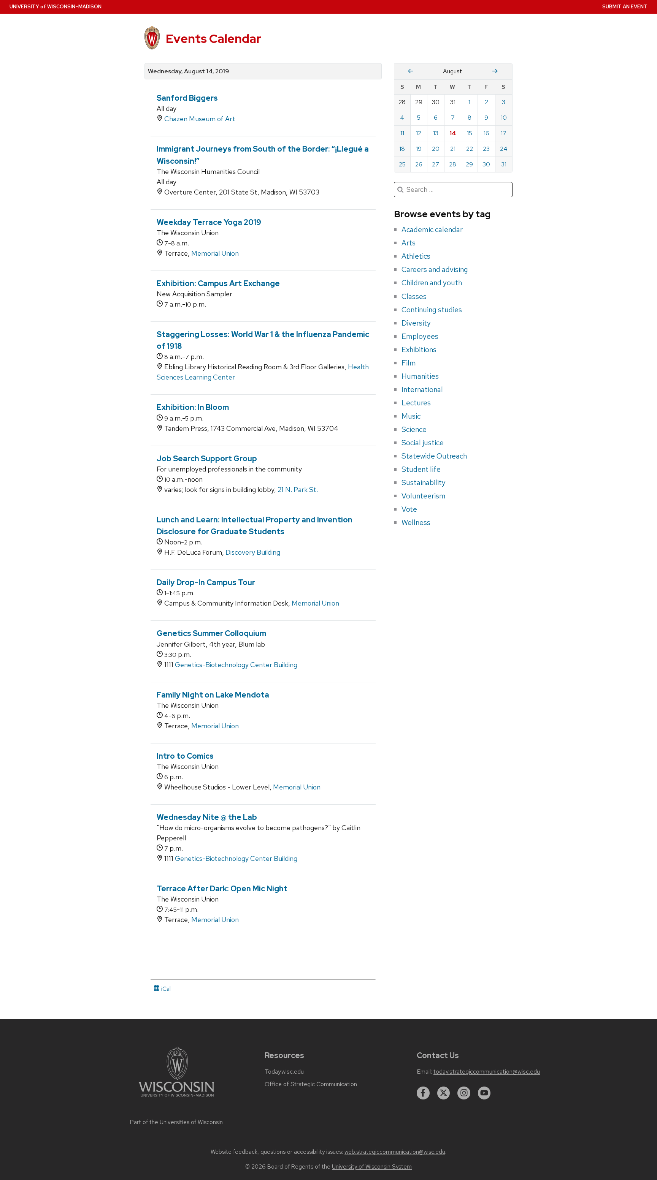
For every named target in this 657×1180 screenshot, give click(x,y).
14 (452, 133)
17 (503, 133)
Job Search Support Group (207, 458)
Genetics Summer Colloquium (211, 633)
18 (402, 149)
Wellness (416, 522)
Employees (420, 336)
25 (402, 164)
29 (469, 164)
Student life (421, 469)
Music (411, 416)
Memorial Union (215, 253)
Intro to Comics (185, 756)
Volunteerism (424, 496)
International (422, 389)
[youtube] (484, 1093)
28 (452, 164)
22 (469, 149)
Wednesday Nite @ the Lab (207, 817)
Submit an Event (624, 6)
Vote (409, 509)
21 (452, 149)
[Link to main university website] (176, 1098)
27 (435, 164)
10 (504, 118)
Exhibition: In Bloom (193, 407)
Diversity (416, 323)
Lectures (416, 403)
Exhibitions (419, 349)
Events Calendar (213, 38)
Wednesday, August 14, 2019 (188, 71)
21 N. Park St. (298, 489)
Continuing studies (432, 310)
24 (504, 149)
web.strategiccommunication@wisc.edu (394, 1152)
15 (469, 133)
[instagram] (463, 1093)
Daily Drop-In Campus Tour (206, 582)
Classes (414, 296)
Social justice (423, 443)
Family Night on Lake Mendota (213, 695)
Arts (409, 243)
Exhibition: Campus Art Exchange (218, 283)
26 (418, 164)
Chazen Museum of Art (199, 118)
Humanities (420, 376)
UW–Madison (56, 6)
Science (414, 429)
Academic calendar (432, 229)
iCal (165, 989)
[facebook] (423, 1093)
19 (419, 149)
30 (486, 164)
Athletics (416, 256)
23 (486, 149)
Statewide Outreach (434, 456)
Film (409, 363)
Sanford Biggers (187, 98)
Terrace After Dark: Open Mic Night (222, 889)
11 (402, 133)
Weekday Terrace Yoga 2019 (209, 222)
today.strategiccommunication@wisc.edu (486, 1072)
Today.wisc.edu (284, 1072)
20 (436, 149)
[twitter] (443, 1093)
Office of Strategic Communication (311, 1084)
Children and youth (432, 283)
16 (486, 133)
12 (418, 133)
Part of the (176, 1122)
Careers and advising (435, 269)
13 (435, 133)
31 (503, 164)
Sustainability (424, 482)
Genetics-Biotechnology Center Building (236, 664)
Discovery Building (252, 552)
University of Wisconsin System (372, 1167)
